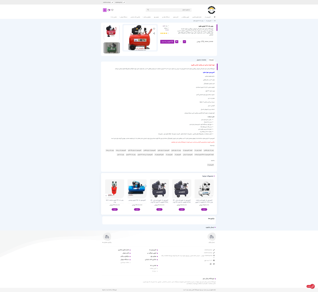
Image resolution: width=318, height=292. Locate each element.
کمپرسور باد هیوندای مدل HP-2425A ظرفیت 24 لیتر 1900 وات (159, 201)
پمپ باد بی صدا (110, 150)
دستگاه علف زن (166, 17)
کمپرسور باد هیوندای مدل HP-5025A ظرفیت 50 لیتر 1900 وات (182, 201)
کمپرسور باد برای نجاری (163, 150)
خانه (215, 21)
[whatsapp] (210, 263)
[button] (212, 196)
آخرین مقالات (153, 268)
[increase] (176, 41)
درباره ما (154, 271)
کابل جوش (175, 17)
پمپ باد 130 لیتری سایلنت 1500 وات (114, 201)
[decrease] (184, 41)
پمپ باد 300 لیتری (130, 155)
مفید (164, 26)
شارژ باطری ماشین (196, 17)
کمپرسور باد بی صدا (121, 150)
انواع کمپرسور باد (159, 155)
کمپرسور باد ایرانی (187, 155)
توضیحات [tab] (211, 60)
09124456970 (208, 250)
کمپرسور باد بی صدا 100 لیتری (145, 155)
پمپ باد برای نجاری (176, 150)
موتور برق (156, 17)
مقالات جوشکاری (125, 262)
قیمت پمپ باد (198, 150)
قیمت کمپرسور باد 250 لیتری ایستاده (204, 155)
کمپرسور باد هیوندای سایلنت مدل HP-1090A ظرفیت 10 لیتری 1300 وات (204, 201)
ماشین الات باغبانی (135, 17)
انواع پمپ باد (169, 155)
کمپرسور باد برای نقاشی (150, 150)
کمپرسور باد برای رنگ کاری (134, 150)
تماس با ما (114, 17)
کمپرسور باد (208, 17)
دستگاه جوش (123, 17)
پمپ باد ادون (120, 155)
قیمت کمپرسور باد (187, 150)
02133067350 (208, 253)
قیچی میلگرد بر (185, 17)
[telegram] (213, 263)
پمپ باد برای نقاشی (209, 150)
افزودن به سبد (166, 42)
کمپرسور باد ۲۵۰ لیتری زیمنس (137, 200)
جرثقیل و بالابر (147, 17)
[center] (148, 10)
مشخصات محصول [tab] (201, 60)
